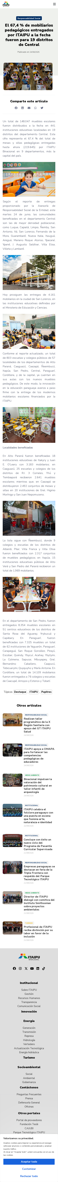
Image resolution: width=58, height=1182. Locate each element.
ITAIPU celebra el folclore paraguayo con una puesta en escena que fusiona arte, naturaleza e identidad (38, 816)
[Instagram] (20, 968)
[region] (29, 1158)
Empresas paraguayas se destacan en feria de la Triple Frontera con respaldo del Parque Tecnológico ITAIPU (39, 873)
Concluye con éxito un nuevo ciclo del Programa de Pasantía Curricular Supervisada (38, 844)
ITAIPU (34, 692)
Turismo (29, 923)
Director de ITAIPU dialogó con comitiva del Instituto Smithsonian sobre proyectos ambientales (39, 903)
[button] (54, 4)
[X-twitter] (26, 968)
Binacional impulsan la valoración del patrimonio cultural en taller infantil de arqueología (38, 786)
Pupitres (46, 692)
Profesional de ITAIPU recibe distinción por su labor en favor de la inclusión (38, 931)
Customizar (29, 1169)
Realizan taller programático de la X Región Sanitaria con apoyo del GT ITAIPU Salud (37, 725)
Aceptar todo (29, 1161)
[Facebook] (14, 968)
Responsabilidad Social (29, 18)
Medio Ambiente (32, 775)
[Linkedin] (38, 968)
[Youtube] (32, 968)
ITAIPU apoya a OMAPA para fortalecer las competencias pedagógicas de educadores (39, 755)
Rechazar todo (29, 1176)
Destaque (20, 692)
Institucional (31, 805)
